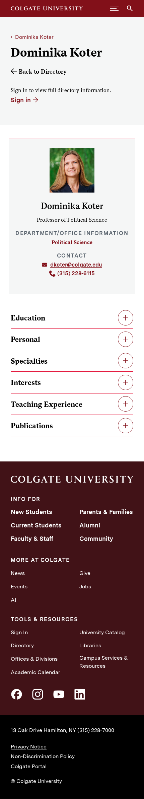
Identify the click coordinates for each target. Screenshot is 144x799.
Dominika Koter (34, 37)
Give (84, 573)
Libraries (90, 645)
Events (19, 586)
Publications (32, 425)
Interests (26, 382)
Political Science (72, 242)
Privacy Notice (29, 746)
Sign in (21, 99)
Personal (25, 339)
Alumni (89, 525)
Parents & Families (106, 511)
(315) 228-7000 (95, 730)
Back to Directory (43, 71)
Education (28, 317)
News (18, 573)
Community (96, 538)
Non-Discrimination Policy (43, 756)
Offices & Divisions (34, 659)
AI (13, 600)
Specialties (29, 361)
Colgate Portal (29, 766)
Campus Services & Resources (103, 662)
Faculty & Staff (32, 538)
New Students (31, 511)
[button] (114, 8)
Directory (22, 645)
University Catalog (102, 632)
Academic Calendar (35, 672)
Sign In (19, 632)
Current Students (36, 525)
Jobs (85, 586)
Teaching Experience (46, 404)
